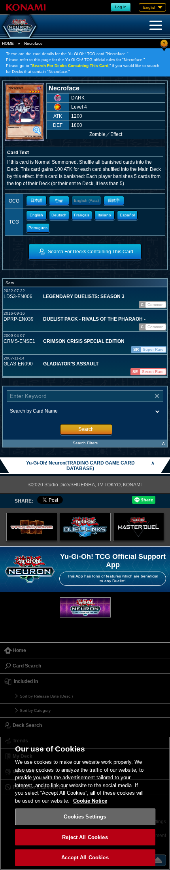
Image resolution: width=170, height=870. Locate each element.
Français (81, 215)
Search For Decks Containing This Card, (71, 65)
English (36, 215)
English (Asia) (86, 200)
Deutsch (58, 215)
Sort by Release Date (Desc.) (46, 696)
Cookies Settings (85, 817)
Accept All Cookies (84, 857)
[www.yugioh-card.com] (31, 527)
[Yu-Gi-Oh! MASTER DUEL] (138, 527)
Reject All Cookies (85, 837)
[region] (85, 803)
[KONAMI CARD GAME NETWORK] (85, 607)
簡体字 (114, 200)
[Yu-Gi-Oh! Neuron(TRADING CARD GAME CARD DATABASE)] (20, 26)
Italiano (104, 215)
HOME (8, 43)
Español (127, 215)
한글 (59, 200)
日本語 (36, 200)
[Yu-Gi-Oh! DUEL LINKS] (85, 527)
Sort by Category (35, 710)
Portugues (37, 228)
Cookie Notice (90, 801)
